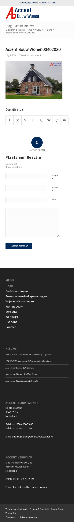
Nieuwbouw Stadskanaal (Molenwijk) (22, 380)
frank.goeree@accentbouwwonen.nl (33, 436)
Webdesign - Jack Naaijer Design (21, 509)
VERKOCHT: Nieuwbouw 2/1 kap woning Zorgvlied (28, 354)
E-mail (55, 189)
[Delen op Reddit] (56, 120)
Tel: (27, 3)
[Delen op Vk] (49, 120)
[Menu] (63, 13)
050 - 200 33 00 (25, 424)
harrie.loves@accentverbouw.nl (30, 487)
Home (9, 286)
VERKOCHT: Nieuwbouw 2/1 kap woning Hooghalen (29, 361)
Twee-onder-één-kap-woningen (26, 296)
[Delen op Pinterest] (25, 120)
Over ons (11, 322)
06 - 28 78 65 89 (25, 479)
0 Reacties (24, 55)
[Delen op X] (17, 120)
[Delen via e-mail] (64, 120)
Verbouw (11, 311)
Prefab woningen (17, 291)
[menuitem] (63, 13)
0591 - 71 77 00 (25, 428)
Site (54, 199)
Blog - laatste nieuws (20, 26)
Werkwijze (12, 317)
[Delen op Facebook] (9, 120)
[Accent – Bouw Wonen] (31, 13)
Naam (55, 177)
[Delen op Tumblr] (41, 120)
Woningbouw (14, 306)
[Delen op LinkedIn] (33, 120)
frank (39, 55)
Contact (11, 327)
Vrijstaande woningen (20, 301)
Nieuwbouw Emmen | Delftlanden (20, 367)
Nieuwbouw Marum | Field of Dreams (22, 374)
